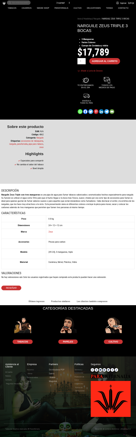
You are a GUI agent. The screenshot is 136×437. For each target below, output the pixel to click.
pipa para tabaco (36, 144)
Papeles (68, 341)
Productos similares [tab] (60, 301)
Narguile (97, 18)
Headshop (88, 18)
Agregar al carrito (104, 61)
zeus (41, 147)
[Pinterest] (96, 111)
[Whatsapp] (80, 111)
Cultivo (113, 341)
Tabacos (22, 341)
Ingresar (123, 3)
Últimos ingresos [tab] (36, 301)
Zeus (50, 231)
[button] (12, 8)
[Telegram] (106, 111)
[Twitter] (90, 111)
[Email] (112, 111)
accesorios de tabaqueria (32, 141)
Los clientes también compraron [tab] (92, 301)
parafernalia (22, 144)
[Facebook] (85, 111)
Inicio (79, 18)
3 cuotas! (56, 2)
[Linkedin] (101, 111)
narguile (12, 144)
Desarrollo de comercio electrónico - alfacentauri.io (113, 429)
